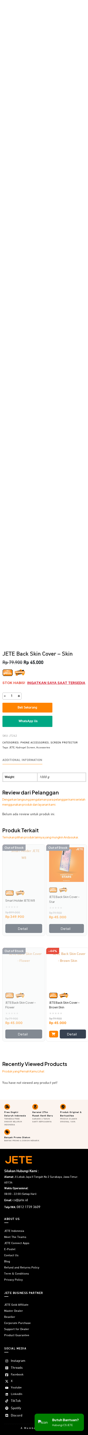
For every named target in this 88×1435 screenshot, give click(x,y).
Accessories (43, 747)
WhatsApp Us (28, 721)
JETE (12, 747)
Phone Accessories (34, 742)
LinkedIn (16, 1394)
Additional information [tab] (22, 760)
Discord (16, 1415)
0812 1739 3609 (28, 1207)
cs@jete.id (20, 1200)
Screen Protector (64, 742)
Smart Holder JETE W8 (20, 900)
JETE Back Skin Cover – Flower (20, 1005)
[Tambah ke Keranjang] (53, 1034)
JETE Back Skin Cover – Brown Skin (64, 1005)
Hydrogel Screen (25, 747)
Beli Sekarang (27, 707)
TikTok (16, 1401)
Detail (23, 928)
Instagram (18, 1361)
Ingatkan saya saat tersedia (56, 682)
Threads (17, 1368)
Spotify (16, 1408)
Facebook (17, 1374)
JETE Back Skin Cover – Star (64, 899)
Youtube (16, 1387)
